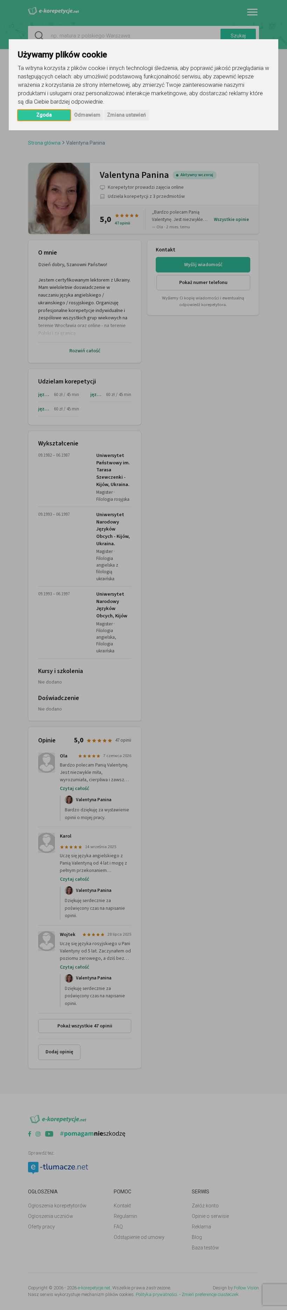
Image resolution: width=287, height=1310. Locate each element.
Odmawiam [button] (87, 115)
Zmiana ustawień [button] (126, 115)
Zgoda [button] (44, 115)
